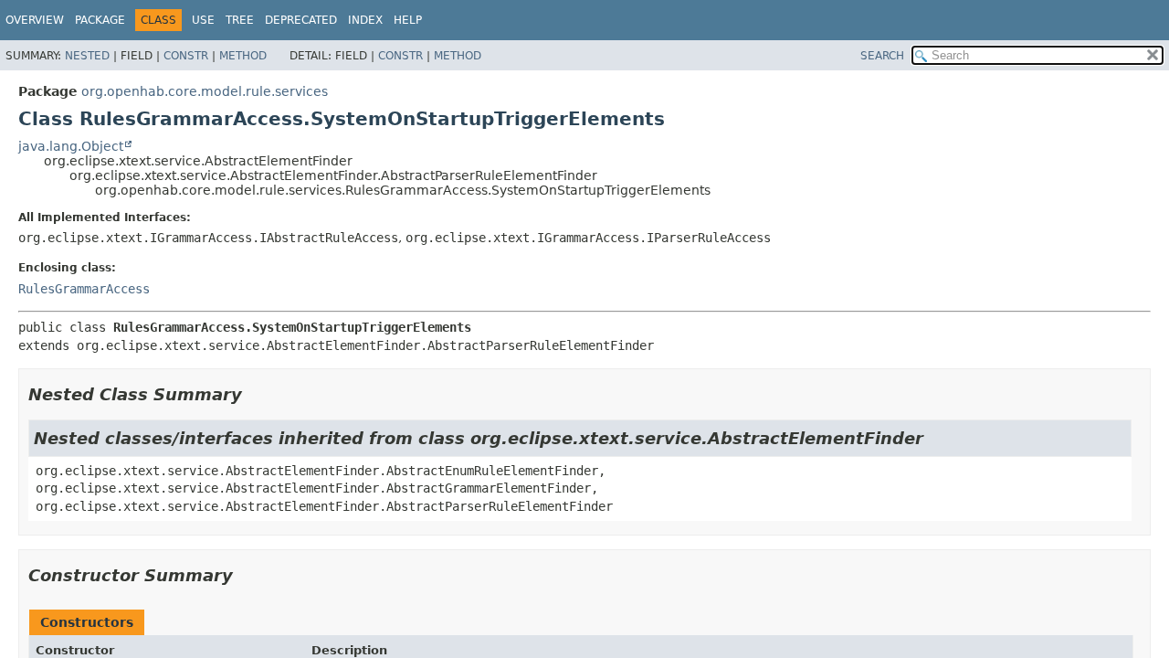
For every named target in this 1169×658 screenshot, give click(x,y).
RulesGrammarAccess (84, 288)
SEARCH (882, 55)
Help (408, 20)
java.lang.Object (70, 146)
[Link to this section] (254, 394)
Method (243, 55)
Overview (34, 20)
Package (100, 20)
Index (365, 20)
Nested (87, 55)
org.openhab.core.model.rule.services (204, 91)
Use (203, 20)
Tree (240, 20)
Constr (185, 55)
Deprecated (301, 20)
